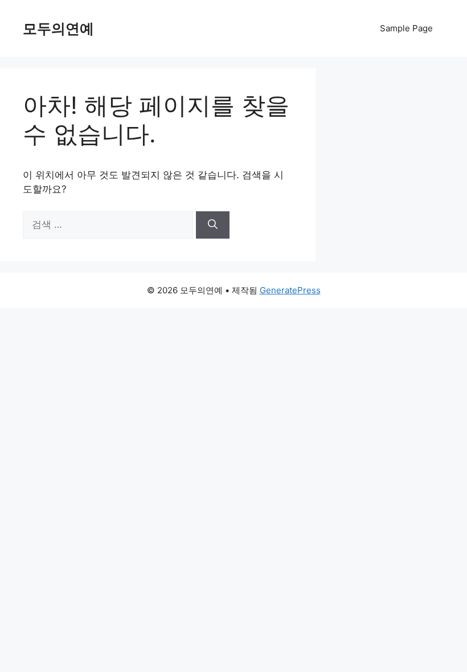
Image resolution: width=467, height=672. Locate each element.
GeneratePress (290, 290)
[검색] (213, 225)
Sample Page (406, 28)
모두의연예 (58, 28)
